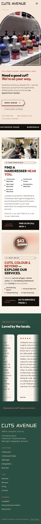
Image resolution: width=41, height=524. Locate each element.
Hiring (4, 486)
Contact (5, 490)
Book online (6, 509)
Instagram (5, 501)
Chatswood (6, 452)
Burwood (5, 468)
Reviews (5, 482)
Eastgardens (6, 464)
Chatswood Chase (9, 456)
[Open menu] (36, 3)
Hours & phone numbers (11, 505)
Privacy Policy (34, 519)
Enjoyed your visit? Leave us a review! (20, 408)
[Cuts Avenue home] (14, 3)
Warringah (5, 460)
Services (5, 478)
